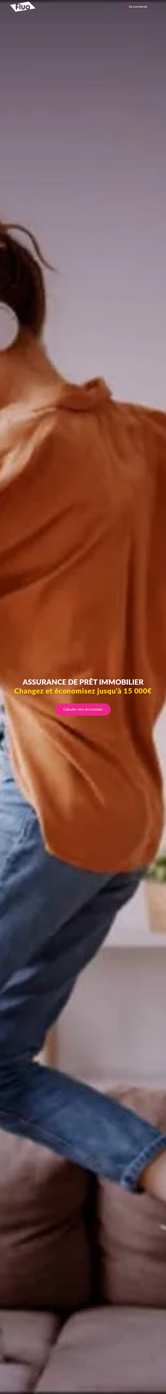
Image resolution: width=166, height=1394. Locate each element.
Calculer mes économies (83, 709)
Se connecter (138, 6)
